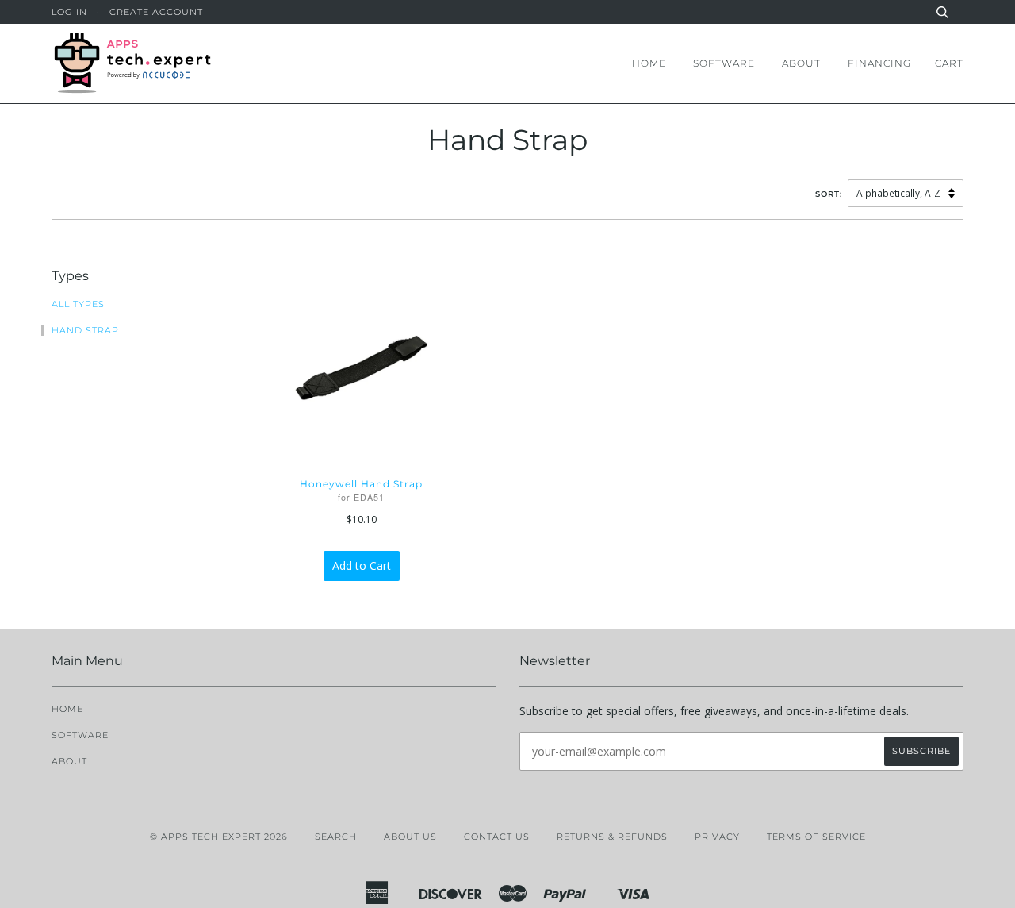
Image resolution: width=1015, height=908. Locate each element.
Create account (156, 11)
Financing (879, 63)
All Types (78, 304)
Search (336, 836)
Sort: (830, 194)
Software (724, 63)
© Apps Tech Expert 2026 (219, 836)
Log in (69, 11)
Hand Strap (85, 330)
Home (649, 63)
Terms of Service (816, 836)
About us (410, 836)
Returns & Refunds (612, 836)
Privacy (717, 836)
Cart (949, 63)
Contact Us (497, 836)
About (801, 63)
